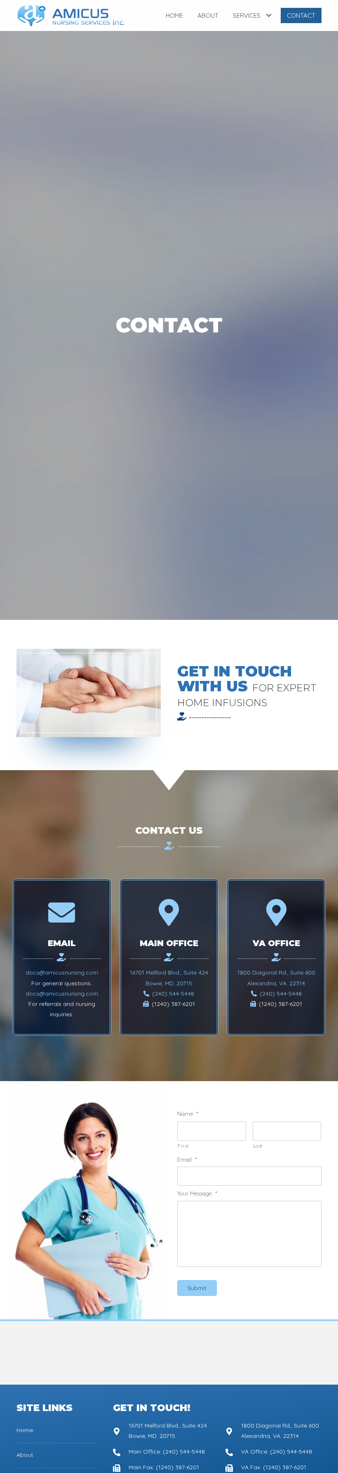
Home (24, 1430)
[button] (269, 15)
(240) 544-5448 (172, 993)
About (24, 1455)
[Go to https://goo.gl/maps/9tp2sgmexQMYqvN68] (273, 1431)
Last (258, 1146)
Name (187, 1113)
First (183, 1146)
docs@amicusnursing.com (62, 972)
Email (187, 1159)
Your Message (197, 1193)
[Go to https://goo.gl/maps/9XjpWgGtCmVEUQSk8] (161, 1431)
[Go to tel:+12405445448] (161, 1451)
